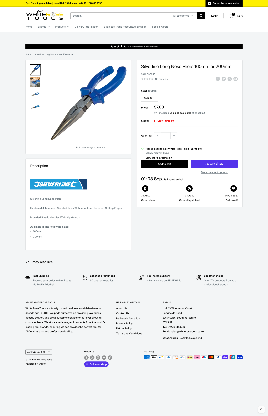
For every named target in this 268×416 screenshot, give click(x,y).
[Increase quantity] (174, 135)
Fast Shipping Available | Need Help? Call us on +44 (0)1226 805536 (63, 3)
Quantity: (146, 135)
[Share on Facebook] (218, 78)
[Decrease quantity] (157, 135)
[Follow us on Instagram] (98, 357)
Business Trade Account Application (125, 26)
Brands (42, 26)
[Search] (201, 15)
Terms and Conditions (129, 333)
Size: (148, 90)
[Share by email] (235, 78)
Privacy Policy (124, 323)
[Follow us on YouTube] (104, 357)
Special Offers (160, 26)
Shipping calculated (180, 112)
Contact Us (122, 313)
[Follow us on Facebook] (86, 357)
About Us (121, 308)
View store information (158, 157)
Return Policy (124, 328)
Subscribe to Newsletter (226, 3)
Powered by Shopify (35, 363)
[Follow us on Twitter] (92, 357)
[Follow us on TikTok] (110, 357)
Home (28, 26)
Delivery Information (86, 26)
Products (60, 26)
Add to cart (164, 163)
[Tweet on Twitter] (230, 78)
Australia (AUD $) (36, 352)
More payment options (214, 172)
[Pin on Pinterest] (224, 78)
